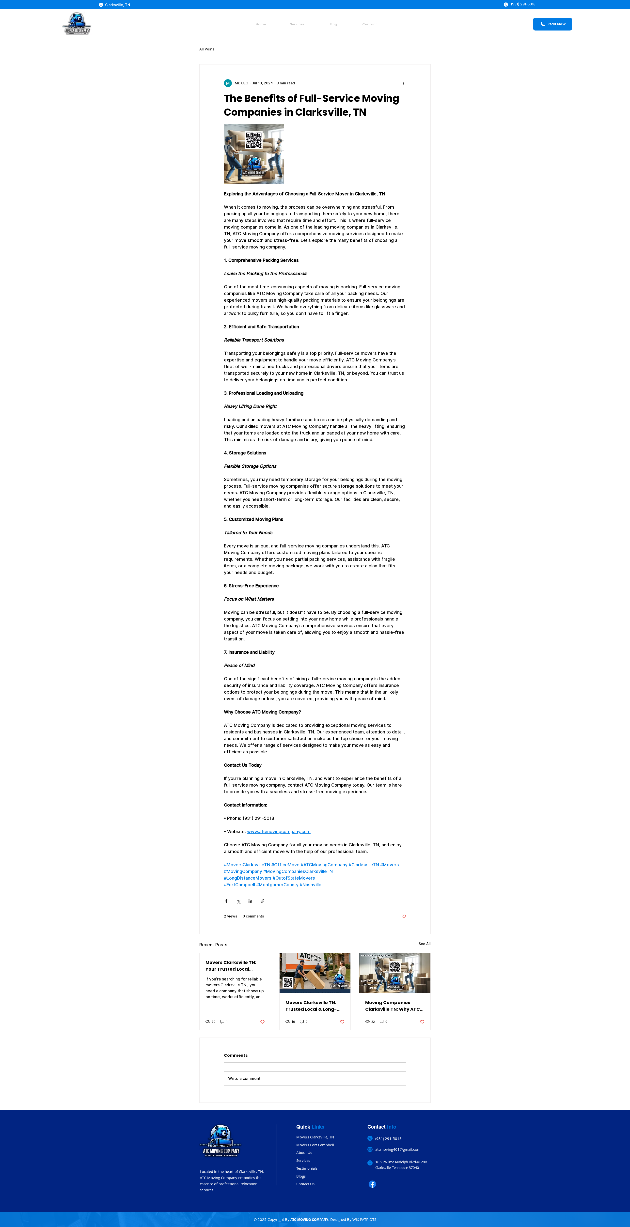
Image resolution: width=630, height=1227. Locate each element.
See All (425, 944)
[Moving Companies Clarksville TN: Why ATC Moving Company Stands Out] (394, 973)
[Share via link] (262, 901)
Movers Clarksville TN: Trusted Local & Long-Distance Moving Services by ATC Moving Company (313, 1005)
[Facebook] (372, 1184)
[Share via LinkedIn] (250, 901)
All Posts (207, 49)
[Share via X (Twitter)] (238, 901)
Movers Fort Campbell (315, 1144)
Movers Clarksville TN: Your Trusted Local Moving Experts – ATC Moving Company (230, 965)
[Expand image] (254, 154)
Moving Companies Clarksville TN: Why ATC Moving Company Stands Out (394, 1005)
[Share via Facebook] (226, 901)
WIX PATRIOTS (364, 1219)
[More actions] (403, 83)
